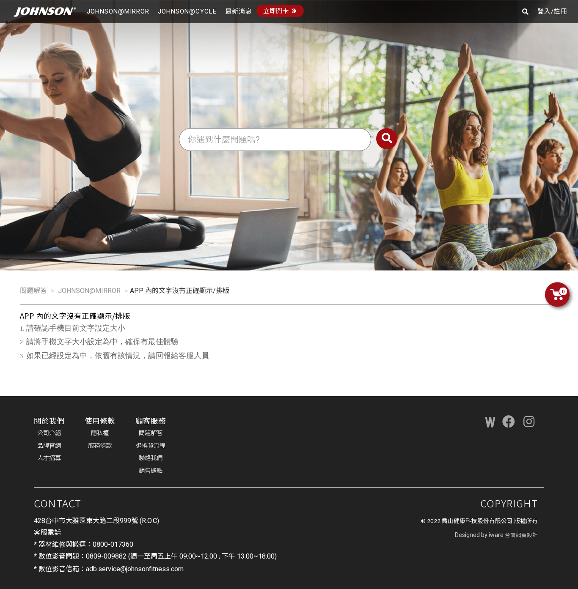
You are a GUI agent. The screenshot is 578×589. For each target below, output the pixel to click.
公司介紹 (49, 433)
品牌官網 (49, 445)
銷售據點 (150, 470)
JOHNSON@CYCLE (187, 11)
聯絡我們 (150, 458)
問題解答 (33, 291)
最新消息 (238, 11)
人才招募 (49, 458)
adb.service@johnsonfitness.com (135, 569)
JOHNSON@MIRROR (118, 11)
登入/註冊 (552, 11)
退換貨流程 (150, 445)
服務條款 (100, 445)
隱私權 (100, 433)
